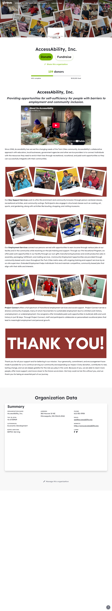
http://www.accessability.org (86, 426)
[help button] (108, 607)
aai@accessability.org (83, 419)
